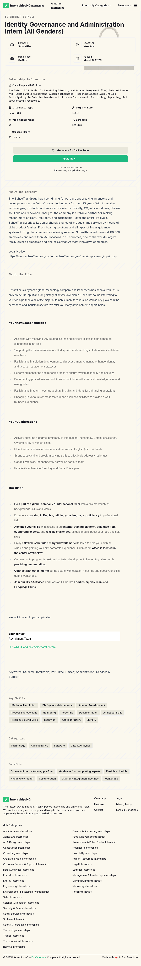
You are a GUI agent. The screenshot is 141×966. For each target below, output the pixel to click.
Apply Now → (71, 158)
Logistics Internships (84, 869)
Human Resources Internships (89, 858)
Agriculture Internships (15, 836)
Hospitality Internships (85, 853)
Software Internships (14, 919)
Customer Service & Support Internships (25, 864)
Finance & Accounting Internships (91, 831)
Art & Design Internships (16, 842)
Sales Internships (12, 897)
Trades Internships (13, 935)
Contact (98, 809)
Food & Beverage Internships (89, 836)
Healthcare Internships (85, 847)
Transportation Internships (18, 941)
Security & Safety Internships (19, 908)
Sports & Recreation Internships (21, 924)
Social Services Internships (18, 913)
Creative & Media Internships (19, 858)
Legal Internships (82, 864)
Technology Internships (16, 930)
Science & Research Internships (21, 902)
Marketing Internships (85, 886)
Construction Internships (16, 847)
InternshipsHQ (20, 5)
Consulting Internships (15, 853)
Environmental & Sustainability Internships (26, 891)
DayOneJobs (38, 957)
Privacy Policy (124, 804)
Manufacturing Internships (87, 880)
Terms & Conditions (127, 809)
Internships (37, 5)
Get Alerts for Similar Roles (73, 150)
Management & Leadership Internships (94, 875)
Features (99, 804)
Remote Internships (14, 946)
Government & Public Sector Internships (95, 842)
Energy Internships (13, 880)
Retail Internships (82, 891)
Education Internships (15, 875)
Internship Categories (95, 5)
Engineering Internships (16, 886)
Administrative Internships (17, 831)
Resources (124, 5)
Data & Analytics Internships (18, 869)
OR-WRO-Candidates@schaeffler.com (32, 647)
